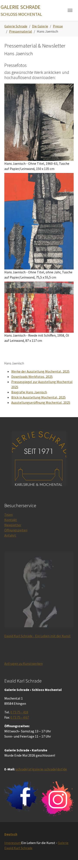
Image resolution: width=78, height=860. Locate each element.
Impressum (12, 843)
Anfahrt (10, 535)
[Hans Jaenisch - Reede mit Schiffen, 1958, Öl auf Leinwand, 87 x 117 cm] (39, 307)
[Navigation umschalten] (70, 10)
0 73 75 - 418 (19, 712)
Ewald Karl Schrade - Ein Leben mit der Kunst (37, 636)
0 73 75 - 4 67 (19, 717)
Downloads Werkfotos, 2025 (32, 376)
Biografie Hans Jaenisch (29, 392)
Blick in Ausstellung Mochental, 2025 (38, 397)
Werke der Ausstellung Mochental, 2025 (40, 371)
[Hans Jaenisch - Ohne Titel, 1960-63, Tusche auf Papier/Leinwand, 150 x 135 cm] (39, 122)
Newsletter (12, 525)
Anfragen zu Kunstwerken (23, 663)
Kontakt (10, 520)
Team (8, 514)
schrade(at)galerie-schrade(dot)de (41, 769)
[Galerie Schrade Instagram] (57, 798)
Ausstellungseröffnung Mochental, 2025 (40, 402)
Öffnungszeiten (15, 530)
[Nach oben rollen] (68, 850)
